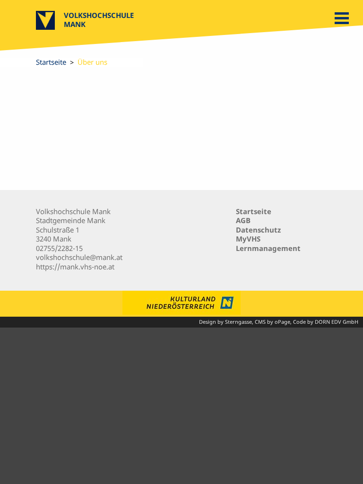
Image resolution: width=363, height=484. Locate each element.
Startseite (51, 62)
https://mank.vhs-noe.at (75, 266)
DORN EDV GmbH (336, 322)
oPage (282, 322)
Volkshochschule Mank (99, 19)
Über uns (92, 62)
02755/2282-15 (59, 248)
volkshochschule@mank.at (79, 257)
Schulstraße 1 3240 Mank (57, 234)
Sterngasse (238, 322)
